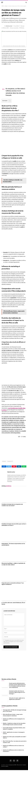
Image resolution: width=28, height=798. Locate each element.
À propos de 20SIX (12, 764)
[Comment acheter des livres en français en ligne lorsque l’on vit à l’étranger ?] (5, 692)
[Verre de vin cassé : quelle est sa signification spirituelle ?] (5, 699)
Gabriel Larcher (9, 25)
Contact (24, 764)
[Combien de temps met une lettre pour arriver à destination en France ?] (14, 515)
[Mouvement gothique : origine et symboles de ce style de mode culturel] (14, 554)
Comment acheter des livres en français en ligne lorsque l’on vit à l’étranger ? (17, 692)
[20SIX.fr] (14, 2)
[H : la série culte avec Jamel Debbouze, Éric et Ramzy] (14, 594)
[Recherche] (26, 2)
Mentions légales (4, 766)
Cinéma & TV (10, 461)
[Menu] (2, 2)
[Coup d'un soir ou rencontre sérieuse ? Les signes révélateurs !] (14, 574)
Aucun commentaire (15, 27)
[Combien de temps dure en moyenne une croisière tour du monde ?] (14, 495)
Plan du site (19, 764)
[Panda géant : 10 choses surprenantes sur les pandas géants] (14, 535)
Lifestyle (4, 461)
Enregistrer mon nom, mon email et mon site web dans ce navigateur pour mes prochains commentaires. (13, 641)
